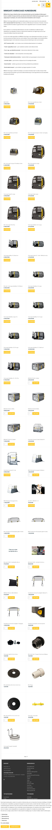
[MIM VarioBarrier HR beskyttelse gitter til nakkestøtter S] (38, 520)
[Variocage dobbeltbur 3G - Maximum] (38, 336)
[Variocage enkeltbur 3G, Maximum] (14, 244)
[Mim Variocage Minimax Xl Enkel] (14, 121)
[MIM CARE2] (14, 90)
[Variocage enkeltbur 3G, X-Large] (38, 213)
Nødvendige (4, 814)
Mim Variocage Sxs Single (33, 163)
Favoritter (29, 785)
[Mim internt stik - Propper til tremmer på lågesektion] (38, 642)
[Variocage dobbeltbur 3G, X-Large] (38, 305)
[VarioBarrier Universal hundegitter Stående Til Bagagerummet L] (38, 581)
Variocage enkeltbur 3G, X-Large (35, 224)
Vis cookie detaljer (5, 823)
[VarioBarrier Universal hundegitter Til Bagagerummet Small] (14, 612)
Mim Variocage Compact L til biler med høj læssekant (38, 132)
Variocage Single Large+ (33, 194)
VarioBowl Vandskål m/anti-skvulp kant (36, 623)
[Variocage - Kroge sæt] (38, 704)
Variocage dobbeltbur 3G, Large (34, 286)
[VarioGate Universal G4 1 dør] (14, 458)
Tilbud (28, 778)
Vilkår (28, 780)
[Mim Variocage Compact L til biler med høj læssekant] (38, 121)
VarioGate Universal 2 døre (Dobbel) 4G (36, 439)
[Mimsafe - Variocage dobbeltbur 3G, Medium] (14, 274)
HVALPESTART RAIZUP (32, 798)
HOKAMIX (29, 797)
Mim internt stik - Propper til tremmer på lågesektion (38, 654)
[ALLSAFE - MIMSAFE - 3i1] (38, 489)
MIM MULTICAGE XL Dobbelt (9, 439)
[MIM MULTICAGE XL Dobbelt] (14, 428)
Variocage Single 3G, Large (9, 194)
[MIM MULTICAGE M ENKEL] (38, 397)
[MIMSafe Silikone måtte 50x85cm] (14, 581)
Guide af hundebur (31, 788)
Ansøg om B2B (30, 783)
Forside (29, 770)
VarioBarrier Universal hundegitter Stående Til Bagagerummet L (38, 592)
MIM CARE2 (6, 102)
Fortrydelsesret (30, 766)
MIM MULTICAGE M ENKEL (33, 408)
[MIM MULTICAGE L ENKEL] (14, 397)
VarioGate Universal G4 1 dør (10, 470)
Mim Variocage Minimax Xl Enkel (10, 132)
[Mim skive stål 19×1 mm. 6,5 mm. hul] (14, 704)
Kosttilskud (6, 797)
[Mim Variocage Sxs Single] (38, 152)
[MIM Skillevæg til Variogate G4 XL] (14, 489)
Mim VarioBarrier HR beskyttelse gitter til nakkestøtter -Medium (14, 531)
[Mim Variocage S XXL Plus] (14, 213)
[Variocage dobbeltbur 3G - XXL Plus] (14, 366)
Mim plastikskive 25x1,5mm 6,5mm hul (12, 685)
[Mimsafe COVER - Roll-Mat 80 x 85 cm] (14, 550)
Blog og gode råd (31, 790)
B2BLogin (29, 781)
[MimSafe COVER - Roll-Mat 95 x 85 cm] (38, 550)
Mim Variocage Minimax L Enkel (35, 102)
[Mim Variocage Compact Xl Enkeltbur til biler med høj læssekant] (14, 152)
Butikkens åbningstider (32, 771)
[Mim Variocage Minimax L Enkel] (38, 90)
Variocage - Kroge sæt (32, 715)
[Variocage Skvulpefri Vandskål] (14, 734)
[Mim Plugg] (38, 673)
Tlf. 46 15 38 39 (7, 770)
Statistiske (4, 820)
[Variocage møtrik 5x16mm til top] (14, 642)
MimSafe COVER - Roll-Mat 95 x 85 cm (36, 562)
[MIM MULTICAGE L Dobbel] (38, 366)
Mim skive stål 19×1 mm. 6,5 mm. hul (11, 715)
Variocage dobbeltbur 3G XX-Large (11, 347)
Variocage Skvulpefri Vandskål (10, 746)
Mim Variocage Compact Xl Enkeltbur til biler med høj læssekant (14, 163)
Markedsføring (5, 816)
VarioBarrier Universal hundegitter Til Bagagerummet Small (14, 623)
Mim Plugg (30, 685)
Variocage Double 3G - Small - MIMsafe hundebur (38, 255)
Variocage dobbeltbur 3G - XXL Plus (11, 378)
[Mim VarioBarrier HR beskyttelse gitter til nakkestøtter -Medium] (14, 520)
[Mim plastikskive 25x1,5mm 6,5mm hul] (14, 673)
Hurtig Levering (30, 768)
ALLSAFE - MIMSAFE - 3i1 (33, 500)
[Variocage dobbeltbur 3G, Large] (38, 274)
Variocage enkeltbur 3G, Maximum (11, 255)
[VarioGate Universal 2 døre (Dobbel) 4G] (38, 428)
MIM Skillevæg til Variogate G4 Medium (36, 470)
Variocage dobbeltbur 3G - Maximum (36, 347)
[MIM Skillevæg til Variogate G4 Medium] (38, 458)
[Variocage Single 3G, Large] (14, 182)
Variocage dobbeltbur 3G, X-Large (35, 316)
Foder (5, 798)
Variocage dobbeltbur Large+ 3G (10, 316)
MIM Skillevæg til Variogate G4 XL (11, 500)
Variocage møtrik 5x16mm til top (11, 654)
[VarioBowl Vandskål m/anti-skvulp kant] (38, 612)
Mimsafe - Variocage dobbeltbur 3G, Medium (13, 286)
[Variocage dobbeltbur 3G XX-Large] (14, 336)
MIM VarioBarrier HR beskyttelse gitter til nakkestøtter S (38, 531)
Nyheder (29, 776)
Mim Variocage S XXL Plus (9, 224)
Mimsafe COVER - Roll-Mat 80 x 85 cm (12, 562)
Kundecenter (30, 787)
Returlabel (29, 773)
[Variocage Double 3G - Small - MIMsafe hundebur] (38, 244)
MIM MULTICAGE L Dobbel (33, 378)
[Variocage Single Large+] (38, 182)
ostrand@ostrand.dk (8, 772)
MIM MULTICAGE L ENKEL (9, 408)
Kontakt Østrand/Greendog (33, 775)
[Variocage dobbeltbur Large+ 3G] (14, 305)
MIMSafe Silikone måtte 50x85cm (11, 592)
